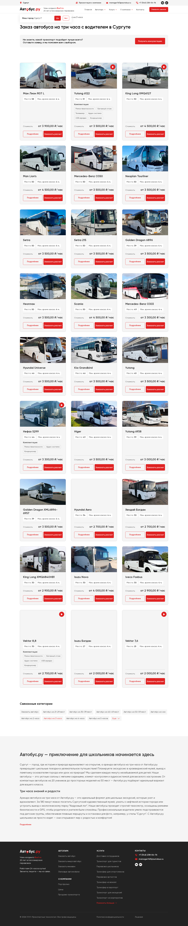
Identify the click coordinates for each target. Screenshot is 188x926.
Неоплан (29, 304)
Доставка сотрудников (108, 856)
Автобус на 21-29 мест (54, 712)
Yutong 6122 (82, 93)
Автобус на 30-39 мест (80, 712)
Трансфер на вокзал (106, 882)
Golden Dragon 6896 (139, 240)
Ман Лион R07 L (33, 93)
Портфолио (63, 884)
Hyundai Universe (34, 367)
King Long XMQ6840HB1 (39, 577)
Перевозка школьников (108, 866)
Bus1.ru (60, 8)
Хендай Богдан (135, 509)
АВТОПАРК (63, 851)
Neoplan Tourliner (136, 176)
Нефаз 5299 (31, 431)
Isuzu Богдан (82, 641)
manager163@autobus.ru (151, 859)
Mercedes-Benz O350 (88, 176)
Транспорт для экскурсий (109, 892)
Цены (60, 889)
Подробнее (32, 134)
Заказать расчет (53, 134)
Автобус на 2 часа (30, 718)
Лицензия (139, 917)
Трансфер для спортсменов (110, 871)
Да (57, 18)
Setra (26, 240)
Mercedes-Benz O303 (139, 304)
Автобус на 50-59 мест (135, 712)
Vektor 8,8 (29, 641)
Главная (88, 9)
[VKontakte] (162, 2)
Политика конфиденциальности (110, 917)
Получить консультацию (150, 41)
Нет (66, 18)
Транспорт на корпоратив (110, 898)
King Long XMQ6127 (138, 93)
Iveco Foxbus (133, 577)
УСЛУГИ (100, 851)
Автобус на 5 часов (98, 718)
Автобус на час (158, 712)
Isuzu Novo (81, 577)
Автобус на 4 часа (75, 718)
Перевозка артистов (107, 877)
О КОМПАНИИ (64, 879)
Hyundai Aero (83, 509)
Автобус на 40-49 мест (107, 712)
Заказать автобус (29, 712)
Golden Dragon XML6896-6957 (40, 511)
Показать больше (105, 903)
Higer (77, 431)
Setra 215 (80, 240)
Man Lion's (29, 176)
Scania (78, 304)
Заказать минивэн (66, 866)
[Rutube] (166, 2)
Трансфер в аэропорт (107, 887)
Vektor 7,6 (131, 641)
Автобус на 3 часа (53, 718)
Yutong (129, 367)
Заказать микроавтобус (69, 861)
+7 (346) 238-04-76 (147, 3)
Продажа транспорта (69, 894)
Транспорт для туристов (109, 861)
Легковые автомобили (69, 871)
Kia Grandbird (83, 367)
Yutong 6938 (133, 431)
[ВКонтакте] (136, 864)
